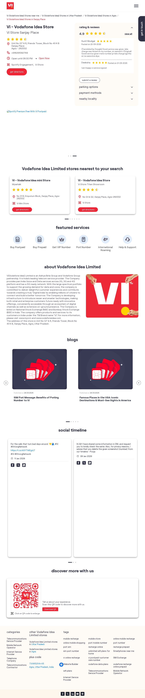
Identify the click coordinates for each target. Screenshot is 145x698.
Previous (6, 383)
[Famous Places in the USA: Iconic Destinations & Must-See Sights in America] (105, 369)
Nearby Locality (88, 98)
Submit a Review (89, 80)
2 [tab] (71, 156)
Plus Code (35, 657)
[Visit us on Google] (62, 694)
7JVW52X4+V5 (36, 663)
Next (139, 383)
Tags (66, 632)
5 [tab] (77, 219)
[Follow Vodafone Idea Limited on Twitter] (67, 694)
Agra (33, 651)
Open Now (44, 58)
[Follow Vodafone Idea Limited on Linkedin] (72, 694)
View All (128, 33)
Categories (13, 632)
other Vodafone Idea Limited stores (42, 633)
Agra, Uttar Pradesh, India (41, 667)
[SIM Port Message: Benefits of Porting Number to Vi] (39, 369)
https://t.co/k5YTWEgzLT (23, 450)
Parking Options (88, 86)
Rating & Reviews (89, 27)
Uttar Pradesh (38, 644)
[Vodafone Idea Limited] (10, 6)
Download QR (50, 609)
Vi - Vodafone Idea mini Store (31, 180)
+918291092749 (19, 52)
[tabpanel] (72, 111)
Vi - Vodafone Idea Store (94, 180)
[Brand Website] (82, 694)
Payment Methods (90, 92)
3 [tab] (73, 156)
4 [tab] (74, 219)
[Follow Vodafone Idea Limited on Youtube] (77, 694)
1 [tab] (69, 156)
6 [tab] (79, 219)
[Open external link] (141, 40)
